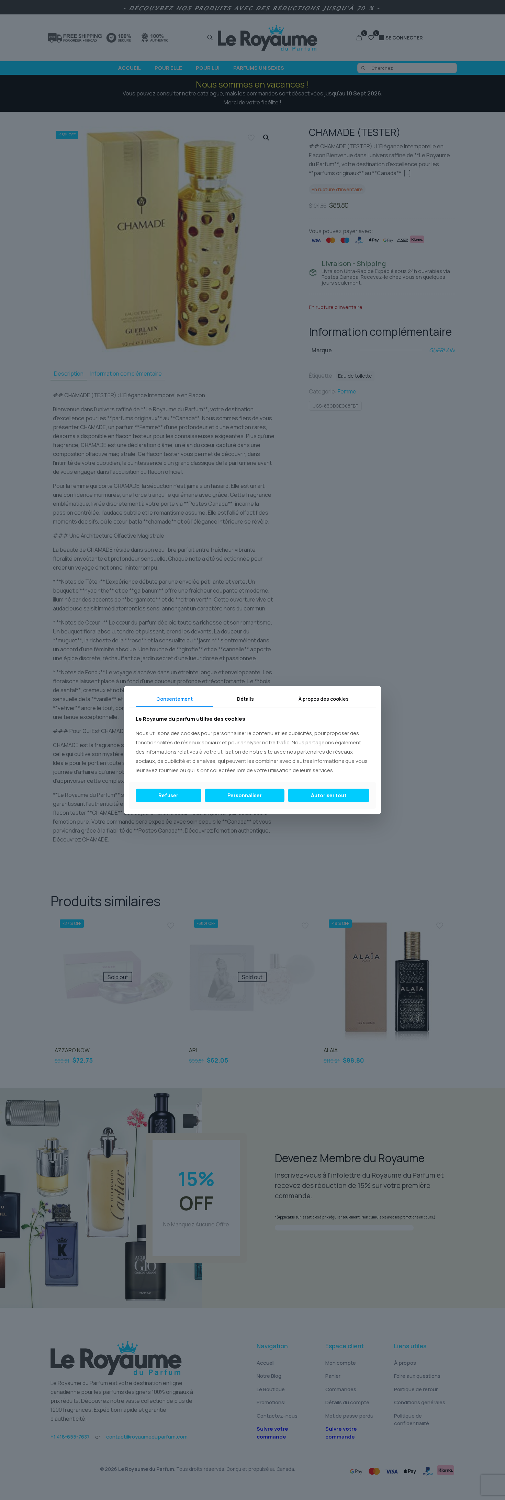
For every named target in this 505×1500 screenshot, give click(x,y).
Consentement (174, 699)
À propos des (324, 699)
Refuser (168, 795)
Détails (245, 699)
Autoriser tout (329, 795)
